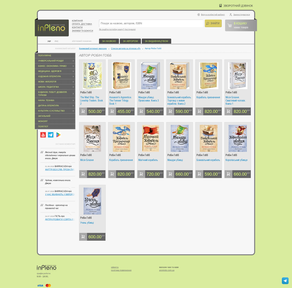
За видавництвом (156, 41)
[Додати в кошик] (83, 111)
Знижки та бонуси (82, 31)
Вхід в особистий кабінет (213, 14)
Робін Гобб (86, 92)
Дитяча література (48, 105)
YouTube (43, 135)
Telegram (50, 135)
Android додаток (58, 135)
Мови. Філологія (47, 82)
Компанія (77, 21)
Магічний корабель (148, 160)
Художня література (49, 76)
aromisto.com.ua (166, 270)
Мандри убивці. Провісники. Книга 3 (148, 99)
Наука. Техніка (46, 100)
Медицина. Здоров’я (49, 71)
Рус (56, 41)
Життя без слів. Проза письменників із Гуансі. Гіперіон (60, 169)
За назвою (109, 41)
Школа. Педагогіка (48, 87)
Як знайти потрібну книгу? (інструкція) (117, 29)
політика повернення (121, 270)
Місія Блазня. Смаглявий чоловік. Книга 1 (236, 100)
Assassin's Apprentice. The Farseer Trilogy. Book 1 (120, 100)
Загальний (44, 116)
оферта (114, 267)
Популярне (44, 55)
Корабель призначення (208, 97)
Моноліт (42, 121)
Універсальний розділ (51, 61)
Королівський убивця (236, 160)
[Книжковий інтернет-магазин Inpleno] (52, 27)
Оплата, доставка (82, 24)
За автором (130, 41)
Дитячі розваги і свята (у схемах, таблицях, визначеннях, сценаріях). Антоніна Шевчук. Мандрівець (60, 219)
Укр (49, 41)
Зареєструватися (241, 14)
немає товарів (241, 25)
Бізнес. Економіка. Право (52, 66)
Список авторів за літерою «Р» (126, 48)
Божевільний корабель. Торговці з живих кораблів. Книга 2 (179, 100)
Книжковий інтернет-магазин (93, 48)
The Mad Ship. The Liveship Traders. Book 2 (91, 100)
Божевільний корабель (208, 160)
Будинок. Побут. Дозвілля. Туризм (52, 93)
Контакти (77, 27)
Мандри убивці (175, 160)
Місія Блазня (87, 160)
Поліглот (43, 126)
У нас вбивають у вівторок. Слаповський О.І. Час (60, 194)
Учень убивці (87, 222)
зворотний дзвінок (238, 5)
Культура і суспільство (51, 111)
